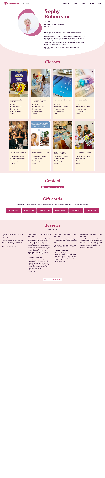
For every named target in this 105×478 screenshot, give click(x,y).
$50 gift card (13, 210)
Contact (91, 3)
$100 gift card (29, 210)
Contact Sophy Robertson (52, 187)
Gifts (76, 3)
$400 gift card (76, 210)
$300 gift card (60, 210)
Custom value (91, 210)
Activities (65, 3)
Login (99, 3)
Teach (84, 3)
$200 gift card (45, 210)
